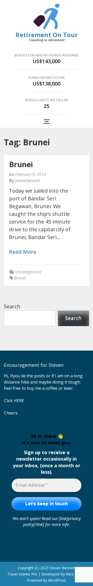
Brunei (21, 164)
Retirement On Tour (47, 34)
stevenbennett (27, 180)
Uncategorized (28, 272)
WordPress (56, 580)
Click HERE (14, 400)
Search (12, 306)
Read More (22, 252)
